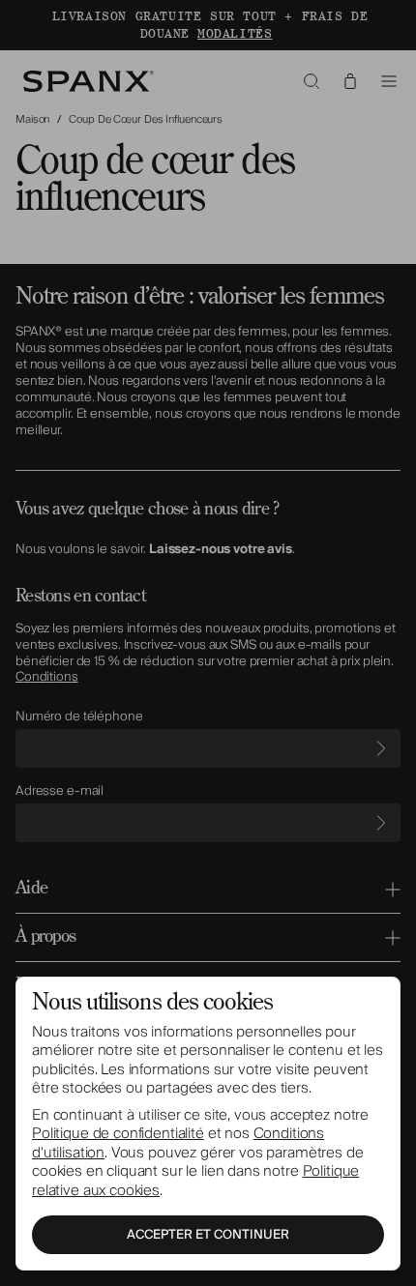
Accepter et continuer (208, 1234)
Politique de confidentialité (118, 1133)
